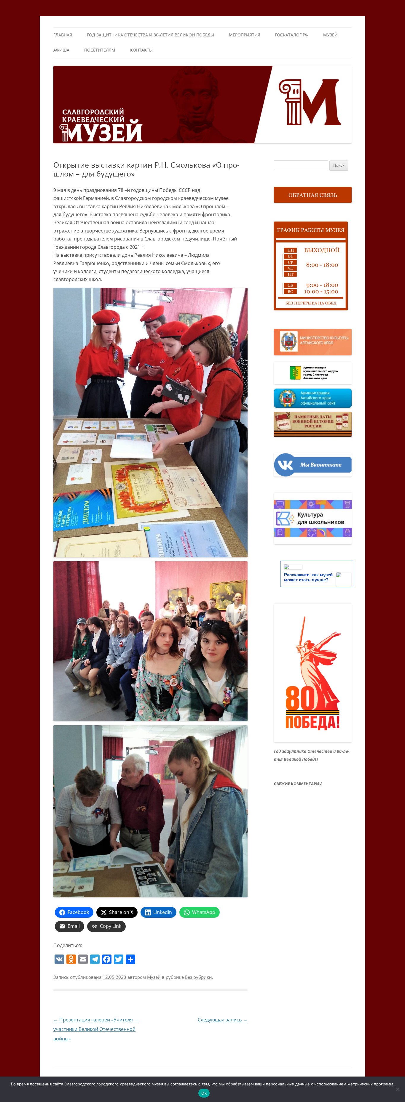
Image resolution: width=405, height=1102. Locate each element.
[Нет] (398, 1089)
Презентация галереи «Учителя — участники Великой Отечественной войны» (96, 1029)
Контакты (141, 50)
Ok (204, 1093)
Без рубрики (198, 977)
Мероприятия (244, 35)
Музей (330, 35)
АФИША (61, 50)
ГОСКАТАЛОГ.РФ (291, 35)
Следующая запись (223, 1019)
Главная (62, 35)
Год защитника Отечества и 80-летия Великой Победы (150, 35)
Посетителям (99, 50)
